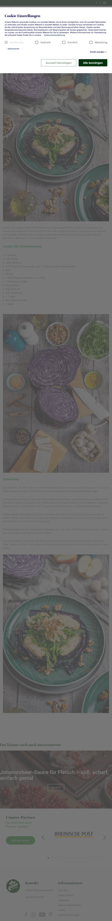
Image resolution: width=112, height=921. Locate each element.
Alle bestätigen (93, 63)
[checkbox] (6, 42)
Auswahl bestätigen (59, 63)
